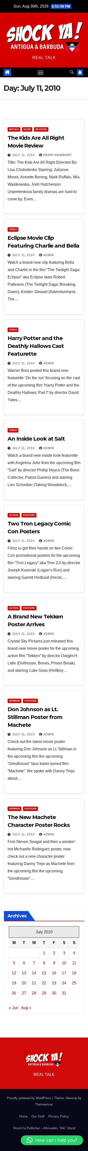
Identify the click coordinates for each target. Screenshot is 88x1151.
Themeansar (43, 1104)
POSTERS (29, 515)
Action (13, 515)
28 (34, 993)
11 (74, 963)
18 (74, 973)
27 (24, 993)
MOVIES (14, 129)
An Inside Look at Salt (36, 438)
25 (74, 983)
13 (24, 973)
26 (14, 993)
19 (14, 983)
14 (34, 973)
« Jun (13, 1008)
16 (54, 973)
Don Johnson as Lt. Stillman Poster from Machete (35, 717)
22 (44, 983)
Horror (14, 700)
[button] (72, 72)
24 (64, 983)
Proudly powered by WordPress (29, 1098)
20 (24, 983)
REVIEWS (41, 129)
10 (64, 963)
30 (54, 993)
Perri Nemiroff (57, 155)
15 (44, 973)
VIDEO (13, 229)
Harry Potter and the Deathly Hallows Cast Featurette (36, 346)
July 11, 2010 (24, 155)
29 (44, 993)
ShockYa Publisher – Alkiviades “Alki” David (44, 1128)
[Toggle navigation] (40, 72)
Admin (48, 255)
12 (14, 973)
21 (34, 983)
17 (64, 973)
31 (64, 993)
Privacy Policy (58, 1116)
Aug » (26, 1008)
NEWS (27, 129)
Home (23, 1116)
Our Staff (38, 1116)
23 (54, 983)
